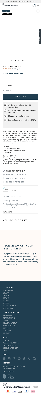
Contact (6, 333)
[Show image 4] (22, 60)
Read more (7, 212)
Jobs (5, 350)
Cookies (6, 328)
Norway (6, 300)
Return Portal (9, 318)
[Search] (29, 6)
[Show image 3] (20, 60)
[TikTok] (24, 358)
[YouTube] (19, 358)
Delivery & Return (10, 323)
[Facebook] (4, 358)
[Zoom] (38, 11)
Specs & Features (15, 182)
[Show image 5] (25, 60)
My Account (8, 315)
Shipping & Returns (16, 175)
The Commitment (9, 345)
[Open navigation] (38, 6)
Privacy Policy (9, 326)
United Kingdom (9, 306)
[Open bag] (33, 6)
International (8, 290)
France (6, 295)
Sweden (6, 303)
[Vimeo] (29, 358)
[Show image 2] (18, 60)
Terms (5, 320)
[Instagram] (9, 358)
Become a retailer (10, 348)
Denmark (6, 293)
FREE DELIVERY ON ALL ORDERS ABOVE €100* (20, 1)
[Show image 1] (15, 60)
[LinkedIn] (34, 358)
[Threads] (14, 358)
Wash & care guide (15, 178)
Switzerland (8, 308)
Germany (6, 298)
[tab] (5, 189)
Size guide (7, 331)
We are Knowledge (11, 343)
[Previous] (11, 60)
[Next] (29, 60)
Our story (7, 340)
